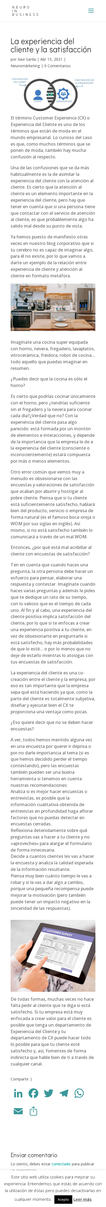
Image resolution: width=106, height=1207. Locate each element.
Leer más (82, 1199)
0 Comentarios (57, 65)
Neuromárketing (25, 65)
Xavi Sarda (27, 59)
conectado (61, 1163)
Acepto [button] (63, 1199)
